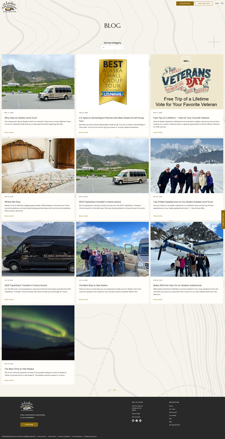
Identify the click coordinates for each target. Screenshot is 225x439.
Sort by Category (112, 43)
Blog (170, 422)
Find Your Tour (223, 219)
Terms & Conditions (64, 436)
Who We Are (173, 412)
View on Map (136, 414)
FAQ (170, 419)
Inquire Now (185, 3)
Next (114, 390)
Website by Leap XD (90, 436)
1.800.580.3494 (204, 3)
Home (171, 406)
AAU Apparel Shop (174, 425)
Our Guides (172, 415)
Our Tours (172, 409)
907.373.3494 (136, 417)
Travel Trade (52, 436)
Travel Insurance (77, 436)
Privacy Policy (42, 436)
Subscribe (29, 424)
